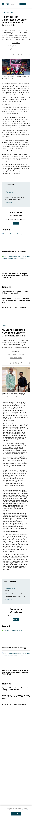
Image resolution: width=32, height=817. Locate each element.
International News (7, 12)
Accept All (16, 813)
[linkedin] (13, 54)
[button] (3, 4)
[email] (21, 54)
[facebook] (10, 54)
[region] (16, 811)
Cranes (4, 325)
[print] (29, 54)
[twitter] (16, 54)
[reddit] (18, 54)
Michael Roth (16, 43)
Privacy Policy (25, 809)
